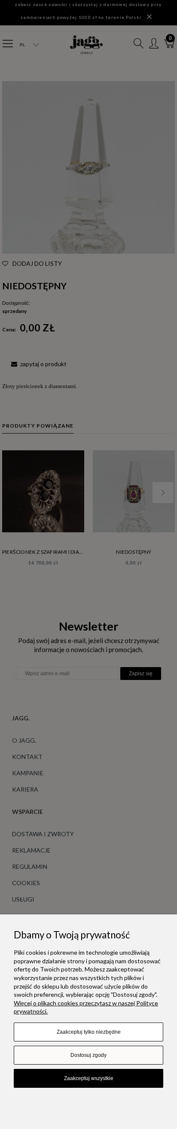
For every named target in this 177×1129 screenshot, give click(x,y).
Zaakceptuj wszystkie (88, 1078)
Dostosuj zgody (88, 1055)
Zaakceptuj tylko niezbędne (89, 1032)
